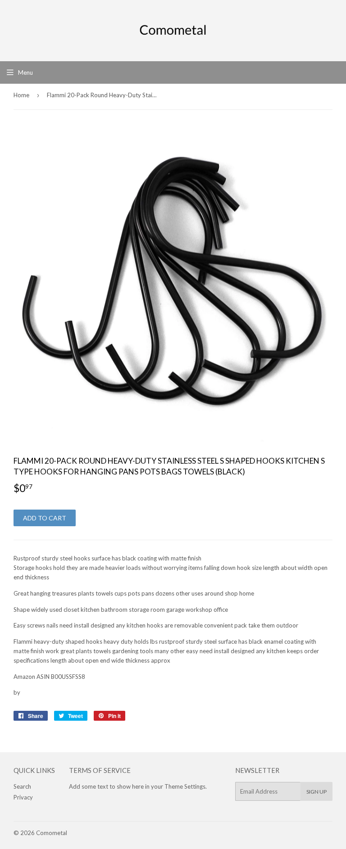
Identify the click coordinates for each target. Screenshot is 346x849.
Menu (25, 72)
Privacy (23, 797)
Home (21, 95)
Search (22, 786)
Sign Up (316, 791)
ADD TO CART (44, 518)
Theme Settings (184, 786)
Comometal (51, 832)
